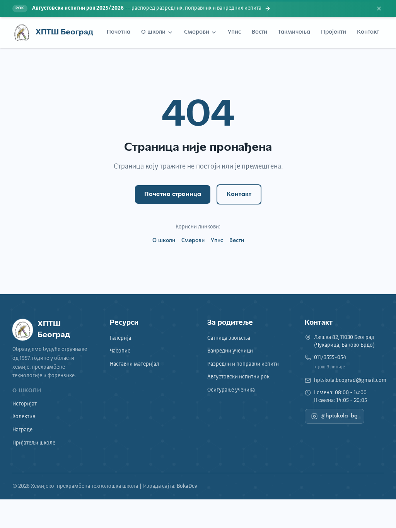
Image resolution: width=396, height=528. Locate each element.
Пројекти (333, 32)
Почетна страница (172, 194)
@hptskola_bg (339, 416)
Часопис (120, 351)
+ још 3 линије (329, 367)
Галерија (120, 338)
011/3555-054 (330, 357)
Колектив (23, 416)
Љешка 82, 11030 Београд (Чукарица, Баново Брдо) (344, 341)
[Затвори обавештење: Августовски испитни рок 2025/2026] (379, 8)
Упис (234, 32)
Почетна (118, 32)
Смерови (196, 32)
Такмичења (294, 32)
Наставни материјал (134, 364)
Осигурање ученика (231, 390)
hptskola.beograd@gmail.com (350, 380)
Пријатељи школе (33, 443)
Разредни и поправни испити (243, 364)
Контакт (368, 32)
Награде (22, 430)
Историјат (24, 404)
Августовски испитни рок (238, 377)
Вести (259, 32)
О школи (153, 32)
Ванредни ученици (230, 351)
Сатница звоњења (228, 338)
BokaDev (187, 486)
